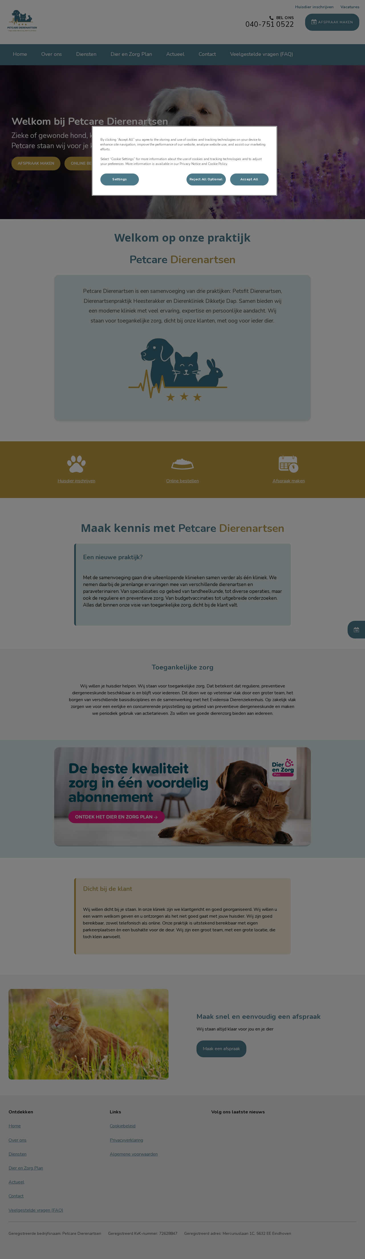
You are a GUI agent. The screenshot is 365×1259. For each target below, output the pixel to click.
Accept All (249, 179)
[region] (184, 161)
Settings (119, 179)
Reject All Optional (206, 179)
